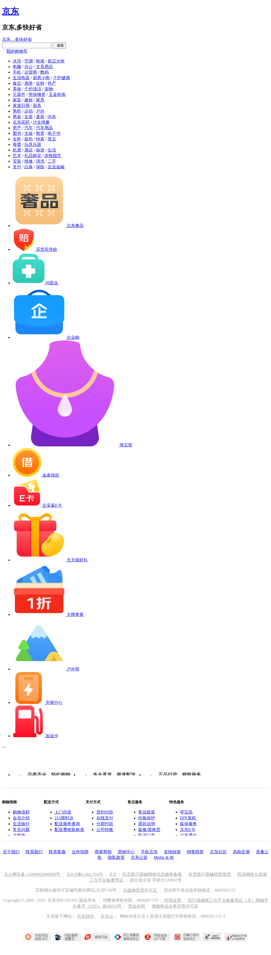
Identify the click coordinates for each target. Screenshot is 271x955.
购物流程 (21, 812)
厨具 (37, 105)
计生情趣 (41, 122)
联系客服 (57, 852)
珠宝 (52, 139)
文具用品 (44, 66)
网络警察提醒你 (67, 937)
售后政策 (146, 812)
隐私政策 (116, 857)
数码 (44, 72)
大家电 (19, 835)
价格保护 (146, 818)
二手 (52, 161)
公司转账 (104, 829)
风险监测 (241, 852)
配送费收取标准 (69, 829)
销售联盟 (195, 852)
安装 (17, 161)
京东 (10, 11)
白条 (28, 167)
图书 (17, 133)
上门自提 (63, 812)
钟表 (40, 139)
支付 (17, 167)
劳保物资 (37, 94)
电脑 (17, 66)
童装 (40, 116)
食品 (17, 83)
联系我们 (34, 852)
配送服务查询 (67, 823)
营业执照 (137, 906)
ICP (113, 874)
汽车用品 (44, 128)
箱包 (28, 139)
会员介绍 (21, 818)
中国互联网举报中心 (127, 937)
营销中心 (126, 852)
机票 (17, 150)
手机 (17, 72)
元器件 (19, 94)
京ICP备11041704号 (85, 874)
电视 (40, 61)
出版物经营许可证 (140, 890)
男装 (17, 116)
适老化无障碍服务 (212, 937)
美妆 (17, 89)
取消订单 (146, 835)
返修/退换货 (149, 829)
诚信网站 (97, 937)
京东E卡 (187, 829)
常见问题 (21, 829)
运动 (28, 111)
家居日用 (21, 105)
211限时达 (64, 818)
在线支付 (104, 818)
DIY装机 (188, 818)
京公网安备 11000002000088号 (32, 874)
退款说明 (146, 823)
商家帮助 (103, 852)
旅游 (40, 150)
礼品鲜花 (32, 155)
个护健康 (61, 77)
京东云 (107, 916)
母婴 (17, 144)
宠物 (48, 89)
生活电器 (21, 77)
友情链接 (172, 852)
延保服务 (188, 823)
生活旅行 (21, 823)
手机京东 (149, 852)
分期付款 (104, 823)
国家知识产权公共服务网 (235, 937)
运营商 (30, 72)
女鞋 (17, 139)
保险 (40, 167)
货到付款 (104, 812)
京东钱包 (86, 916)
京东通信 (188, 835)
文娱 (28, 133)
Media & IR (164, 857)
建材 (28, 100)
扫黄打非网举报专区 (186, 937)
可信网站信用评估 (37, 937)
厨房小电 (41, 77)
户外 (40, 111)
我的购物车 (17, 51)
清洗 (40, 161)
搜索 (59, 45)
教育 (40, 133)
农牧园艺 (52, 155)
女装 (28, 116)
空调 (28, 61)
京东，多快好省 (17, 39)
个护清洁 (32, 89)
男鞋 (17, 111)
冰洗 (17, 61)
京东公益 (139, 857)
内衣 (52, 116)
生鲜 (40, 83)
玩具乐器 (32, 144)
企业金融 (56, 167)
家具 (40, 100)
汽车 (28, 128)
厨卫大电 (56, 61)
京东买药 (21, 122)
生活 (52, 150)
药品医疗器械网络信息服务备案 (153, 874)
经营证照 (173, 900)
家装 (17, 100)
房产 (17, 128)
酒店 (28, 150)
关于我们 (11, 852)
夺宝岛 (186, 812)
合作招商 (80, 852)
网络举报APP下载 (156, 937)
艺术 (17, 155)
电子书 (54, 133)
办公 (28, 66)
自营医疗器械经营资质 (210, 874)
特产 (52, 83)
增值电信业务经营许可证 (175, 906)
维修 (28, 161)
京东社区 (218, 852)
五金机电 (57, 94)
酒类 (28, 83)
